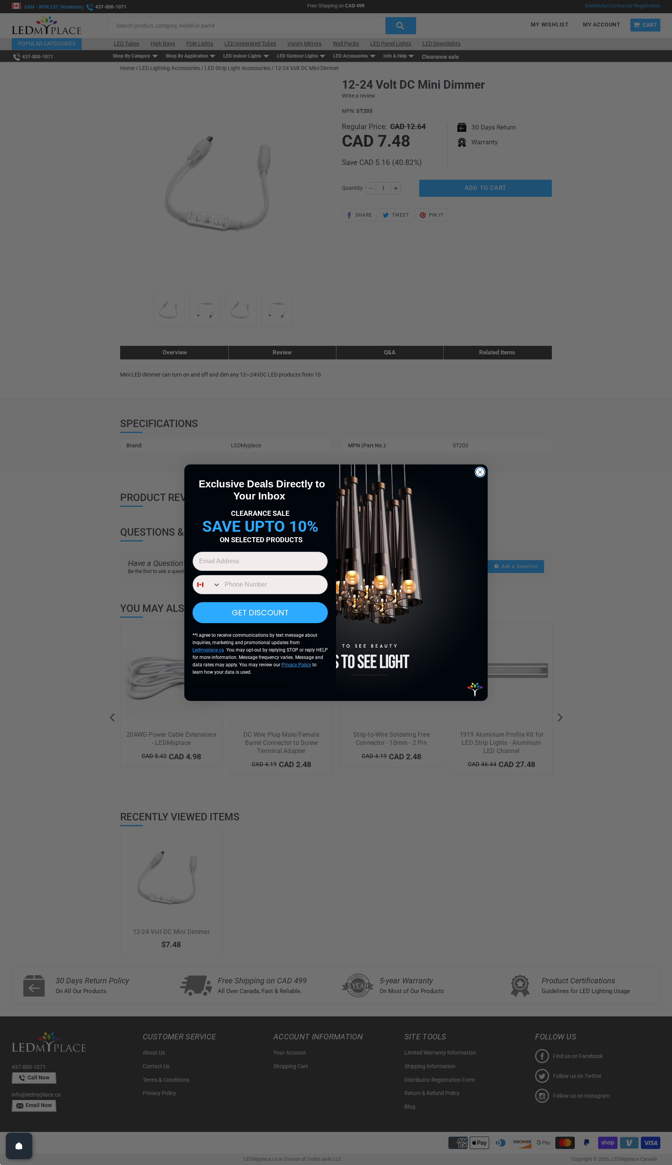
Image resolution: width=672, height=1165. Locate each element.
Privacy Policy (296, 664)
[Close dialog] (480, 472)
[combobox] (207, 584)
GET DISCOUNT (260, 612)
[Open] (19, 1146)
